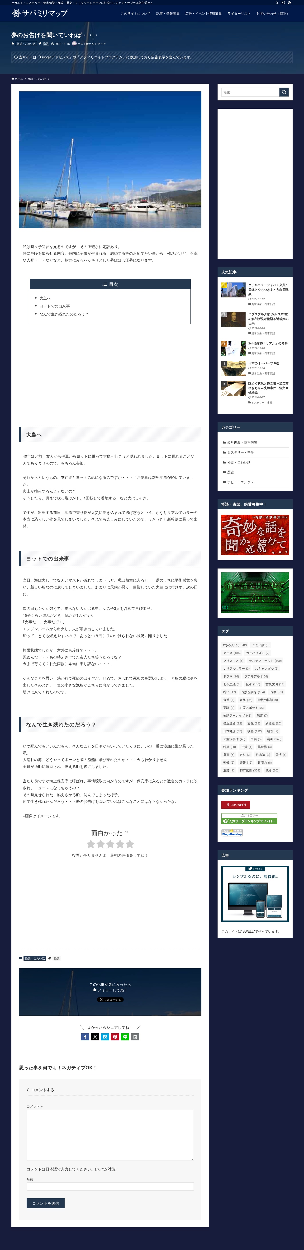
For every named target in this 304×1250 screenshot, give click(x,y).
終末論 (263, 754)
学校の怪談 (268, 699)
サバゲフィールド (265, 660)
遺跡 (228, 770)
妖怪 (246, 699)
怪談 (45, 43)
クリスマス (233, 660)
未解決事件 (234, 739)
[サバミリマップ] (39, 13)
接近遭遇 (232, 723)
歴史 (230, 472)
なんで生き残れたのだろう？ (64, 314)
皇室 (228, 754)
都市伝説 (250, 770)
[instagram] (283, 2)
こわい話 (260, 645)
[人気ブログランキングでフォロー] (249, 822)
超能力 (265, 762)
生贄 (246, 746)
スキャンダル (266, 668)
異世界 (265, 746)
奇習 (228, 699)
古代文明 (275, 684)
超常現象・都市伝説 (242, 442)
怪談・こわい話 (26, 43)
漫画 (274, 739)
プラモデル (256, 676)
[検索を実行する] (284, 92)
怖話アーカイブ (237, 715)
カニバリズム (257, 652)
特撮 (229, 746)
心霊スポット (252, 707)
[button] (85, 1036)
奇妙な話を (253, 692)
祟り (245, 754)
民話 (256, 739)
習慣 (281, 754)
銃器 (272, 770)
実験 (228, 707)
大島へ (45, 298)
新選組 (273, 723)
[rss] (289, 2)
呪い (229, 692)
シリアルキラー (236, 668)
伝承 (253, 684)
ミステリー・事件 (240, 452)
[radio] (90, 845)
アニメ (232, 652)
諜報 (246, 762)
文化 (253, 723)
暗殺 (272, 731)
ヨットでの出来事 (54, 306)
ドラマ (231, 676)
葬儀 (228, 762)
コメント (35, 1106)
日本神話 (232, 731)
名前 (30, 1178)
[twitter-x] (277, 2)
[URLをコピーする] (135, 1036)
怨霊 (262, 715)
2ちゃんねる (235, 645)
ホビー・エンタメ (240, 481)
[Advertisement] (110, 372)
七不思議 (231, 684)
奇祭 (276, 692)
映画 (254, 731)
